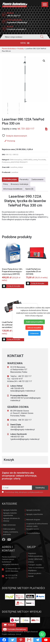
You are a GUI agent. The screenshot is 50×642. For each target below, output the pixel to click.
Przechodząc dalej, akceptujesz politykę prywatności (23, 492)
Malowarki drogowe (33, 520)
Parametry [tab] (24, 179)
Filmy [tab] (5, 184)
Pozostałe (42, 160)
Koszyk (11, 625)
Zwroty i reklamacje (35, 559)
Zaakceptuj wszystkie (34, 322)
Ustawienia (34, 333)
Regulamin (32, 553)
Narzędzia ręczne (32, 529)
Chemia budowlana (33, 533)
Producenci (6, 162)
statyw (20, 167)
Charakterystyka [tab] (10, 179)
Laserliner (13, 167)
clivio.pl (18, 634)
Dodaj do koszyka (13, 286)
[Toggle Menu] (45, 4)
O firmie (31, 562)
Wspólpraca (32, 570)
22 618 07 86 (12, 575)
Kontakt (31, 576)
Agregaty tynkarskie (33, 510)
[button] (23, 43)
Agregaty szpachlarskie (34, 514)
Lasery (35, 160)
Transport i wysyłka (35, 565)
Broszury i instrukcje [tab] (19, 184)
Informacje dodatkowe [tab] (12, 189)
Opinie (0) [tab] (29, 189)
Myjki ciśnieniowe (9, 525)
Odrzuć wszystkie (34, 327)
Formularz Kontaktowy (17, 629)
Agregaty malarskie (10, 510)
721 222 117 (12, 578)
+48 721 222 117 (13, 16)
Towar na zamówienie (36, 568)
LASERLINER (27, 160)
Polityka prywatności (35, 556)
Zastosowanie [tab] (37, 179)
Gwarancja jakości (34, 573)
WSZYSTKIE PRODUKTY (19, 162)
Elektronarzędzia (16, 160)
